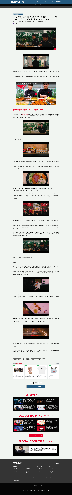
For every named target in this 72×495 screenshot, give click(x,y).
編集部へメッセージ (36, 490)
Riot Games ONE (16, 480)
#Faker (27, 359)
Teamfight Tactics (40, 466)
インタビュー (16, 471)
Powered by (31, 485)
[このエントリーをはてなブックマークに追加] (41, 383)
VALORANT (15, 466)
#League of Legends (17, 359)
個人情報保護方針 (43, 490)
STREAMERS (40, 1)
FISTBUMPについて (25, 490)
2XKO (50, 466)
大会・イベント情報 (50, 1)
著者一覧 (31, 490)
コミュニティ (15, 468)
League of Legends (28, 466)
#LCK (44, 359)
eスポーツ (15, 472)
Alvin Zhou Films (25, 114)
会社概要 (48, 490)
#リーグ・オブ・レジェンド (35, 359)
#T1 (23, 359)
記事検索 (59, 1)
